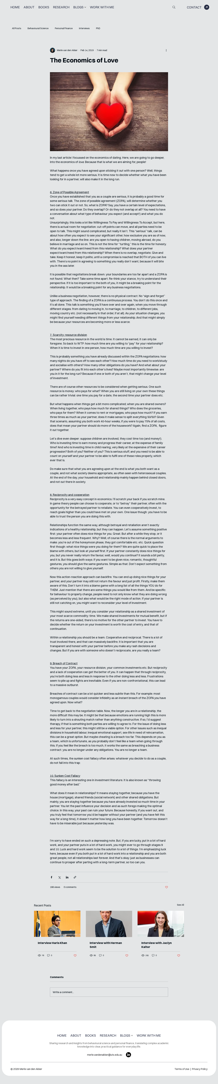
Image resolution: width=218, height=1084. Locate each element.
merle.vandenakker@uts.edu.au (104, 1054)
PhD (98, 28)
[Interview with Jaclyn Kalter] (161, 924)
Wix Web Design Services (97, 1080)
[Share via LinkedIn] (67, 877)
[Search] (174, 7)
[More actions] (166, 50)
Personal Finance (64, 28)
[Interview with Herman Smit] (109, 924)
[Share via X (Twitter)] (59, 877)
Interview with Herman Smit (106, 945)
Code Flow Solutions (127, 1080)
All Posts (16, 28)
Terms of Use (182, 1069)
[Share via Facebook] (51, 877)
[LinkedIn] (128, 1054)
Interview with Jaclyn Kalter (156, 945)
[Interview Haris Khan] (57, 924)
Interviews (84, 28)
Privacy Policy (199, 1069)
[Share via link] (74, 877)
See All (180, 904)
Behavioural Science (38, 28)
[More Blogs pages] (85, 7)
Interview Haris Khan (52, 943)
